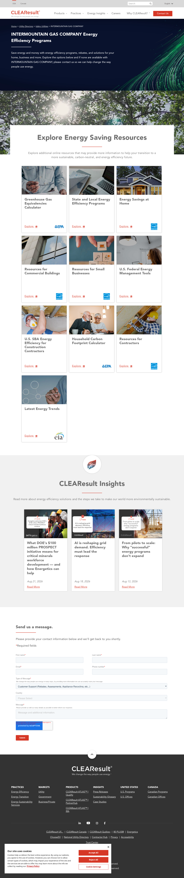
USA (14, 4)
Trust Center (92, 843)
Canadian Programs (158, 792)
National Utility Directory (76, 837)
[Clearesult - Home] (92, 771)
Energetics (132, 832)
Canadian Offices (156, 797)
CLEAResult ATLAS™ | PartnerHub (77, 801)
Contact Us (162, 13)
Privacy (114, 837)
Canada (23, 4)
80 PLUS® (119, 832)
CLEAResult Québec (100, 832)
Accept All (93, 852)
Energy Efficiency (20, 792)
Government (45, 797)
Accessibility (127, 837)
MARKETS (44, 787)
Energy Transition (20, 797)
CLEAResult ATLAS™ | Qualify (77, 793)
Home (14, 26)
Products (59, 13)
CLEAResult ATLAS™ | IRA (77, 810)
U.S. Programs (127, 792)
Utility (41, 792)
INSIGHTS (98, 787)
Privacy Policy (33, 866)
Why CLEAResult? (137, 13)
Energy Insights (96, 13)
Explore (29, 226)
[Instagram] (97, 823)
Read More (33, 587)
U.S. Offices (126, 797)
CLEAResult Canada (76, 832)
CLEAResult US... (54, 832)
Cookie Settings (93, 867)
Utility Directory (26, 26)
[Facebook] (104, 823)
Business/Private (47, 802)
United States (129, 787)
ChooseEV (55, 837)
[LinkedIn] (80, 823)
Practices (76, 13)
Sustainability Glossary (104, 797)
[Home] (25, 13)
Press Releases (100, 792)
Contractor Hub (100, 837)
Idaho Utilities (42, 26)
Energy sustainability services (22, 803)
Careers (116, 13)
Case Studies (99, 802)
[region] (58, 858)
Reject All (93, 859)
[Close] (108, 847)
